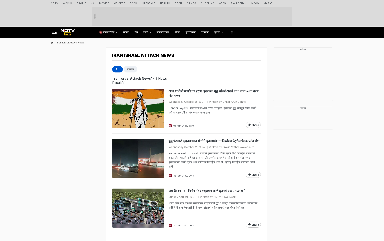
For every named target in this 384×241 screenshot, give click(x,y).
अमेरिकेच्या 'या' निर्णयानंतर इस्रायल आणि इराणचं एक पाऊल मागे (207, 191)
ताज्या (126, 32)
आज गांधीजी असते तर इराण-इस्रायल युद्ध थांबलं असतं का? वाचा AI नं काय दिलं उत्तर (213, 93)
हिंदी (92, 3)
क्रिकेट (205, 32)
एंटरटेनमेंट (191, 32)
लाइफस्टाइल (163, 32)
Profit (81, 3)
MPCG (255, 3)
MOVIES (104, 3)
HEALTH (165, 3)
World (67, 3)
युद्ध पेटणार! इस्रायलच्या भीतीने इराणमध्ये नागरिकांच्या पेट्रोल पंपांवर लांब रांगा (214, 141)
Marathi (269, 3)
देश (136, 32)
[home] (68, 31)
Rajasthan (239, 3)
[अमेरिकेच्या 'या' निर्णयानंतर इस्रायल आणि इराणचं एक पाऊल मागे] (138, 208)
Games (191, 3)
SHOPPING (207, 3)
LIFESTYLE (148, 3)
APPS (222, 3)
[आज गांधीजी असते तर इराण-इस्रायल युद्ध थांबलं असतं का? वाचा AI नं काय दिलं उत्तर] (138, 108)
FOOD (133, 3)
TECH (178, 3)
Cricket (119, 3)
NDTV (54, 3)
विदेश (177, 32)
